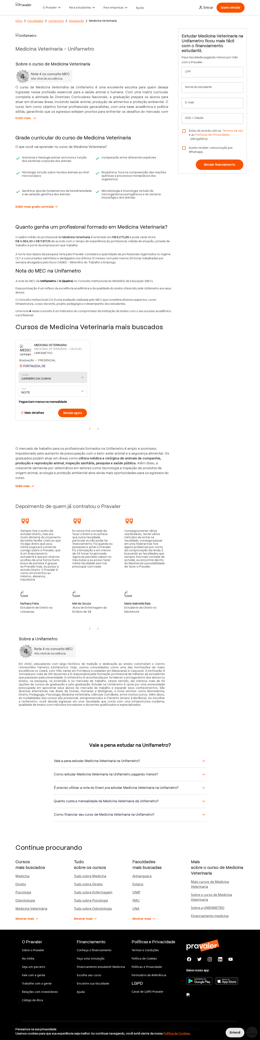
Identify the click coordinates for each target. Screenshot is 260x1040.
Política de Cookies (144, 958)
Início (19, 21)
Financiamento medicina (210, 916)
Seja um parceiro (33, 967)
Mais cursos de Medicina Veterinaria (210, 884)
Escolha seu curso (89, 975)
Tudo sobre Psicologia (91, 900)
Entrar (208, 7)
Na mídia (28, 958)
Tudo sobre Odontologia (93, 908)
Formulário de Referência (149, 975)
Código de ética (32, 1000)
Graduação (76, 21)
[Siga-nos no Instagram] (210, 959)
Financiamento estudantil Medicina (101, 967)
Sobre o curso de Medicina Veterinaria (211, 897)
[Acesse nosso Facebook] (189, 959)
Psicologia (23, 892)
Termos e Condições (145, 950)
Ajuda (140, 8)
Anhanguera (142, 876)
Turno (23, 388)
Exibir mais (26, 118)
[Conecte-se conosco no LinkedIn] (220, 959)
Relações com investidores (40, 992)
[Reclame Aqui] (206, 1000)
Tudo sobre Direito (88, 884)
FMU (136, 900)
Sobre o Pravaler (33, 950)
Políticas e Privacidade (147, 967)
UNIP (136, 892)
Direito (20, 884)
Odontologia (25, 900)
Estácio (137, 884)
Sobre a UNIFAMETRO (207, 907)
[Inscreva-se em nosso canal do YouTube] (230, 959)
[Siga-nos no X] (199, 959)
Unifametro (56, 21)
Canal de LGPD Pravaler (148, 991)
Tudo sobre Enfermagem (93, 892)
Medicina (22, 876)
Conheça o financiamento (94, 950)
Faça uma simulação (90, 958)
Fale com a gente (33, 975)
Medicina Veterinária (31, 908)
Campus (25, 374)
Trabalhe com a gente (37, 983)
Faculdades (35, 21)
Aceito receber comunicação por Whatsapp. (211, 150)
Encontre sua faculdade (93, 983)
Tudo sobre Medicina (90, 876)
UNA (135, 908)
